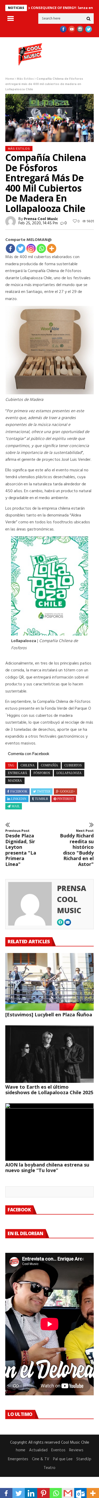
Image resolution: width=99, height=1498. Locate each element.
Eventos (58, 1450)
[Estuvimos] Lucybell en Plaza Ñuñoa (48, 1014)
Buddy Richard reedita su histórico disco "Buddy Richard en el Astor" (77, 848)
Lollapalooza (69, 773)
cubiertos (73, 765)
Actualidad (38, 1450)
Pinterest (65, 799)
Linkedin (18, 799)
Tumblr (41, 799)
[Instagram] (31, 248)
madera (15, 781)
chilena (28, 765)
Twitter (43, 791)
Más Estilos (25, 79)
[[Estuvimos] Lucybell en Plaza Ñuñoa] (49, 982)
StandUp (83, 1459)
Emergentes (18, 1459)
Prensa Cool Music (41, 219)
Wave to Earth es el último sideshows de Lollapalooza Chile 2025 (49, 1090)
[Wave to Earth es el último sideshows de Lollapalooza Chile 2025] (49, 1054)
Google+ (67, 791)
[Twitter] (20, 248)
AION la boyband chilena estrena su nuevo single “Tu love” (47, 1167)
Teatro (49, 1468)
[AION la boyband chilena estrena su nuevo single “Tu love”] (49, 1132)
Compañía (49, 765)
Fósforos (42, 773)
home (20, 1450)
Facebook (18, 791)
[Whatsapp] (41, 248)
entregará (17, 773)
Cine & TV (40, 1459)
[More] (51, 248)
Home (9, 79)
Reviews (76, 1450)
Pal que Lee (63, 1459)
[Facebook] (10, 248)
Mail (16, 806)
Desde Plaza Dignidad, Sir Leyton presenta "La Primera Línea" (20, 848)
